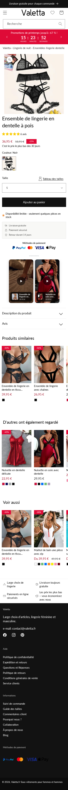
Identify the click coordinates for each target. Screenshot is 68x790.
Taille (5, 177)
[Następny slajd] (61, 37)
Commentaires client (15, 714)
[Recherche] (60, 23)
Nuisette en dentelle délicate (13, 471)
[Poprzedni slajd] (7, 37)
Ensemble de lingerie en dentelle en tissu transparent (15, 388)
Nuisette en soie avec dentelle (46, 471)
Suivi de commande (14, 703)
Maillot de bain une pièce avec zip (48, 551)
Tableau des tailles (53, 178)
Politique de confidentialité (18, 657)
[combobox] (34, 24)
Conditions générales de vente (20, 678)
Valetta (7, 48)
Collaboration (10, 724)
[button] (5, 12)
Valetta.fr (15, 782)
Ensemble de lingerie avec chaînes (46, 387)
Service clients (11, 683)
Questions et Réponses (16, 667)
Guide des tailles (12, 708)
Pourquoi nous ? (12, 719)
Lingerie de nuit (22, 48)
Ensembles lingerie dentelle (49, 48)
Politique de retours (14, 672)
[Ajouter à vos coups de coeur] (27, 350)
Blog (5, 735)
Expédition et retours (15, 662)
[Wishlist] (52, 12)
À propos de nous (13, 729)
